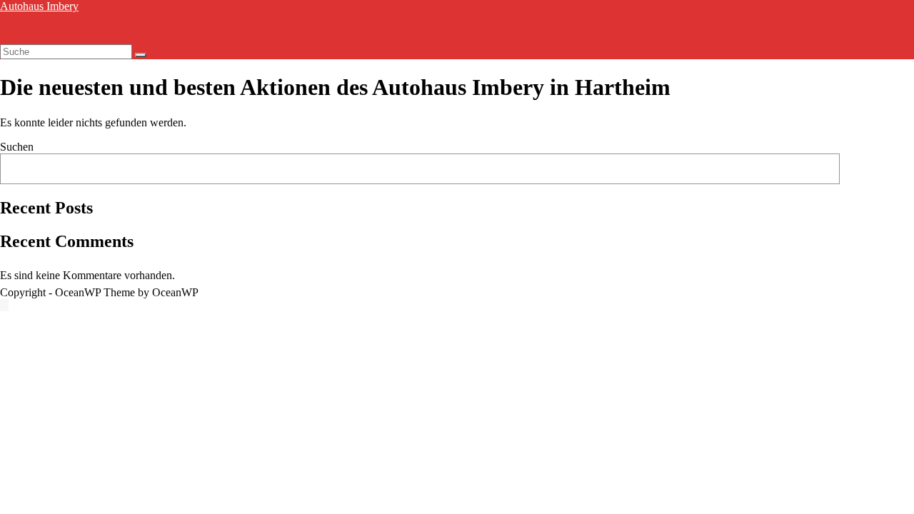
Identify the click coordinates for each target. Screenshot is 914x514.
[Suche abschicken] (140, 55)
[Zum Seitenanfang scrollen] (4, 305)
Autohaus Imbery (39, 6)
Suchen (17, 147)
